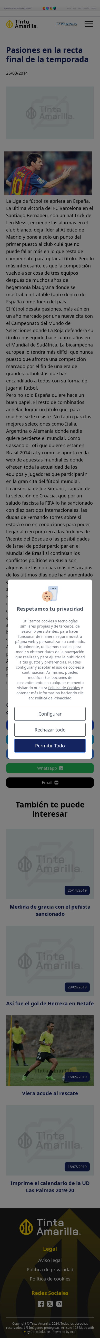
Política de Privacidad (53, 698)
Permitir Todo (50, 746)
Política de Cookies (64, 687)
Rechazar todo (50, 730)
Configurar (50, 714)
